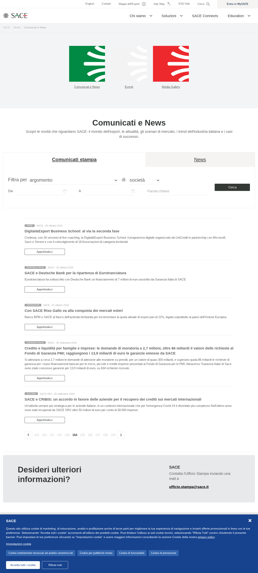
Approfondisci (45, 251)
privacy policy (206, 537)
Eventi (129, 87)
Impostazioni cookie (18, 543)
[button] (150, 15)
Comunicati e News (87, 87)
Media (17, 27)
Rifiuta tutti (55, 565)
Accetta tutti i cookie (23, 565)
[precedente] (28, 435)
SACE (6, 27)
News (200, 159)
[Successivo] (121, 435)
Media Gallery (171, 87)
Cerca (232, 187)
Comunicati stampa (74, 159)
